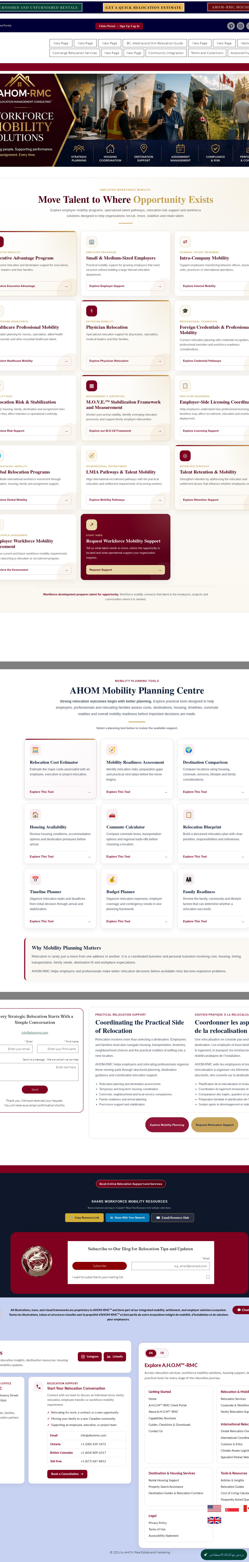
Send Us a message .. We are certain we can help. (50, 1059)
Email (28, 1041)
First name (71, 1041)
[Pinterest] (231, 26)
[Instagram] (240, 26)
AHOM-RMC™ (102, 1310)
